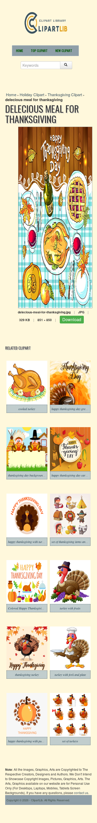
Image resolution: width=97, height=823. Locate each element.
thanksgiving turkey (27, 675)
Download (71, 319)
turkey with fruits (70, 608)
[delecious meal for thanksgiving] (55, 217)
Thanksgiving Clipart (65, 94)
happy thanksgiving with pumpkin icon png (34, 741)
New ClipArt (63, 50)
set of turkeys (70, 741)
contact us (81, 792)
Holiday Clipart (32, 94)
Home (19, 50)
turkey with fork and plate (70, 675)
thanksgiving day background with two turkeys (36, 475)
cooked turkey (26, 409)
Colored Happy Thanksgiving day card (32, 608)
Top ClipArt (39, 50)
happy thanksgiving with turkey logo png (33, 542)
